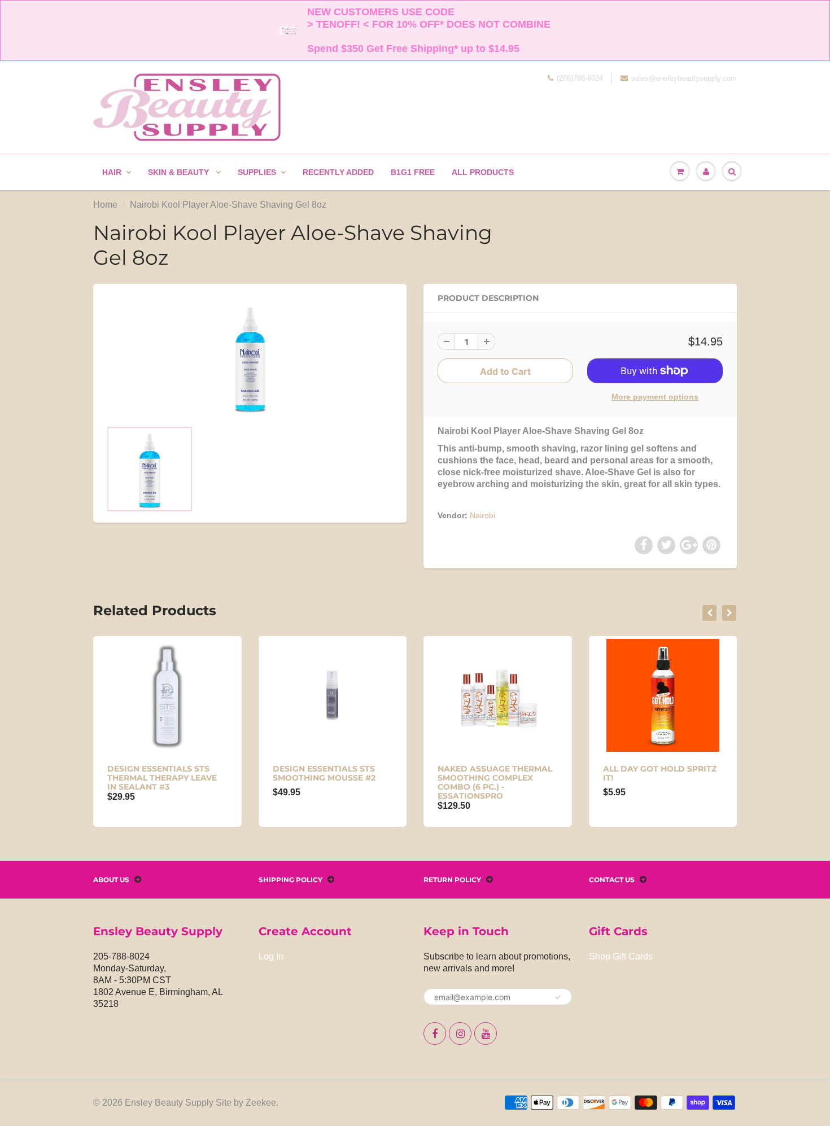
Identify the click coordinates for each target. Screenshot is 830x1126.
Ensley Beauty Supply (169, 1102)
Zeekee (261, 1102)
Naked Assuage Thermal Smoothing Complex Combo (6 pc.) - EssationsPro (495, 782)
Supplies (257, 172)
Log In (271, 956)
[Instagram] (460, 1033)
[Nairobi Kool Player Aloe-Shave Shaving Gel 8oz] (249, 357)
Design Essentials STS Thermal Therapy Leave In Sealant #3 (162, 778)
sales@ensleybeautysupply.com (684, 78)
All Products (483, 172)
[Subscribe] (558, 997)
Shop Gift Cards (621, 956)
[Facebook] (434, 1033)
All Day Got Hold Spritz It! (660, 773)
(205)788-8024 (580, 78)
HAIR (111, 172)
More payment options (654, 396)
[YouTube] (485, 1033)
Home (105, 204)
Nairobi (482, 515)
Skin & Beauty (179, 172)
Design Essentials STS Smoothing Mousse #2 (324, 773)
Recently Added (338, 172)
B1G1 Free (413, 172)
